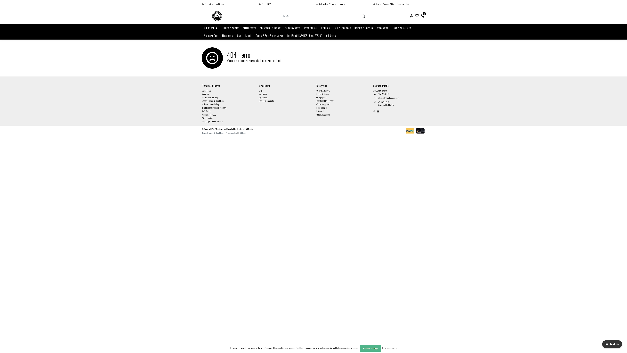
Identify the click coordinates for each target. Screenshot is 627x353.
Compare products (266, 100)
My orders (263, 94)
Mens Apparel (310, 28)
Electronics (227, 36)
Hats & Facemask (342, 28)
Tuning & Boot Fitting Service (269, 36)
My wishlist (263, 97)
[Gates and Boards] (217, 16)
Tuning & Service (231, 28)
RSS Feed (242, 133)
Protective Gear (211, 36)
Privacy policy (207, 118)
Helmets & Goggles (363, 28)
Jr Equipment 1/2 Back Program (214, 107)
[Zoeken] (363, 16)
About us (205, 94)
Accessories (382, 28)
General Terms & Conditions (213, 100)
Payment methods (209, 114)
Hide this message (370, 348)
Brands (248, 36)
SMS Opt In (206, 111)
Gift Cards (331, 36)
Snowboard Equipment (270, 28)
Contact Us (206, 90)
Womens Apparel (292, 28)
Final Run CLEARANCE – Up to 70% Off (304, 36)
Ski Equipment (249, 28)
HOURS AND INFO (211, 28)
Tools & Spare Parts (401, 28)
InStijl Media (247, 129)
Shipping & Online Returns (212, 121)
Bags (239, 36)
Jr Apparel (325, 28)
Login (261, 90)
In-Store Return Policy (210, 104)
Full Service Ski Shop (210, 97)
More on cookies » (389, 348)
